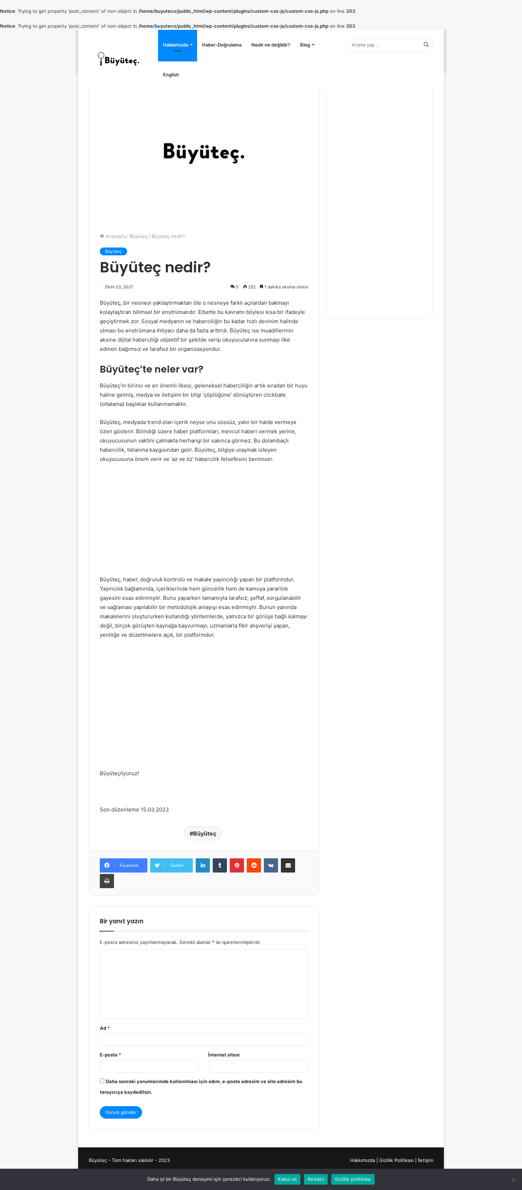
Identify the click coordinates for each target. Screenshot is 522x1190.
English (171, 74)
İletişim (425, 1160)
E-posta (110, 1055)
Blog (305, 45)
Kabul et (287, 1179)
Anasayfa (115, 236)
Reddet (316, 1179)
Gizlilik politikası (353, 1179)
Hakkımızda (175, 45)
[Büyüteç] (119, 59)
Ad (105, 1028)
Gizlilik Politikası (396, 1160)
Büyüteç (139, 236)
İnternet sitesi (224, 1055)
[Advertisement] (204, 522)
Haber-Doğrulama (221, 45)
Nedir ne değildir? (270, 45)
